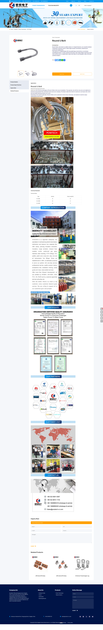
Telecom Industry (53, 5)
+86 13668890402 (44, 1)
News (85, 1)
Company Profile (42, 593)
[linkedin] (89, 617)
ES (79, 5)
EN (76, 5)
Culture (40, 594)
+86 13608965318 (35, 1)
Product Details (14, 82)
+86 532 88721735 (27, 1)
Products (16, 29)
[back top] (101, 321)
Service (79, 1)
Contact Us (91, 1)
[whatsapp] (101, 315)
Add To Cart (82, 74)
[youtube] (93, 617)
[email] (101, 312)
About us (73, 1)
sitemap (64, 622)
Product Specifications (15, 85)
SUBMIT (32, 546)
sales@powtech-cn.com (15, 1)
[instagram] (83, 617)
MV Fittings (29, 29)
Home (67, 1)
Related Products (14, 91)
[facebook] (80, 617)
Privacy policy (70, 622)
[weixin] (101, 318)
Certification (41, 596)
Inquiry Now (62, 74)
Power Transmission (38, 5)
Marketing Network (42, 598)
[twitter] (86, 617)
